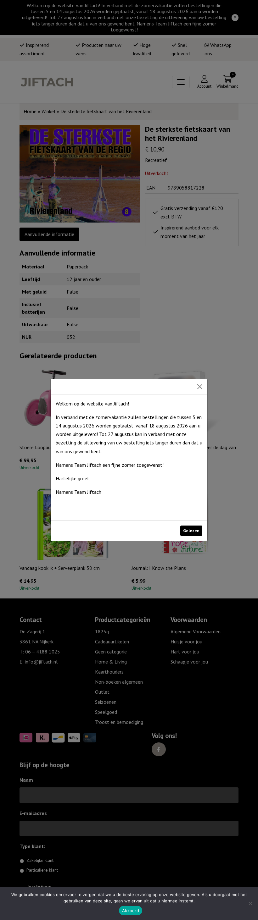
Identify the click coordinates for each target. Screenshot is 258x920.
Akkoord (130, 910)
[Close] (200, 387)
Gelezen (191, 530)
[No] (250, 903)
